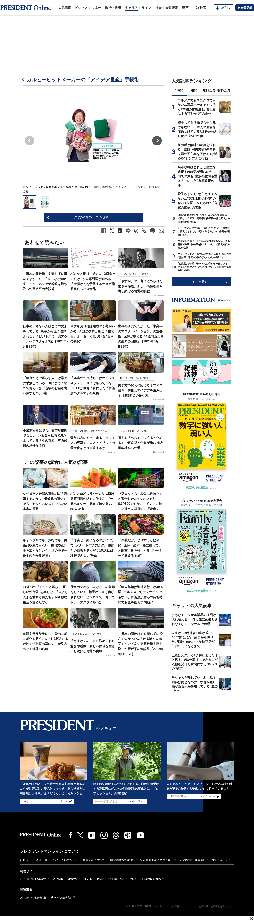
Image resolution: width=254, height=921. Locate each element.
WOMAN (57, 878)
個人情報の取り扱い (122, 860)
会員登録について (94, 860)
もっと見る (199, 281)
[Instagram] (104, 835)
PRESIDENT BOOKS (110, 878)
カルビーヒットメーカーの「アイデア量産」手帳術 (83, 79)
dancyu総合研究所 (61, 897)
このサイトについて (64, 860)
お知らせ (25, 860)
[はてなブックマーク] (91, 835)
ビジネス (81, 7)
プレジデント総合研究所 (33, 897)
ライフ (146, 7)
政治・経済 (113, 7)
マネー (96, 7)
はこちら (201, 487)
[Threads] (116, 835)
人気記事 (64, 7)
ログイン (225, 7)
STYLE (87, 878)
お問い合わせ (219, 860)
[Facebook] (70, 835)
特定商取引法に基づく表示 (156, 860)
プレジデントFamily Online (146, 878)
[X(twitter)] (80, 835)
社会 (158, 7)
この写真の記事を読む (92, 217)
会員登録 (246, 7)
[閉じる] (251, 918)
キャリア (131, 7)
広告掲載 (184, 860)
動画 (185, 7)
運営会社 (200, 860)
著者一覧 (41, 860)
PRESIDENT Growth (33, 878)
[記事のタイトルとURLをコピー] (144, 230)
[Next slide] (157, 140)
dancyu (72, 878)
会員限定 (171, 7)
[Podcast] (127, 835)
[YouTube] (140, 835)
